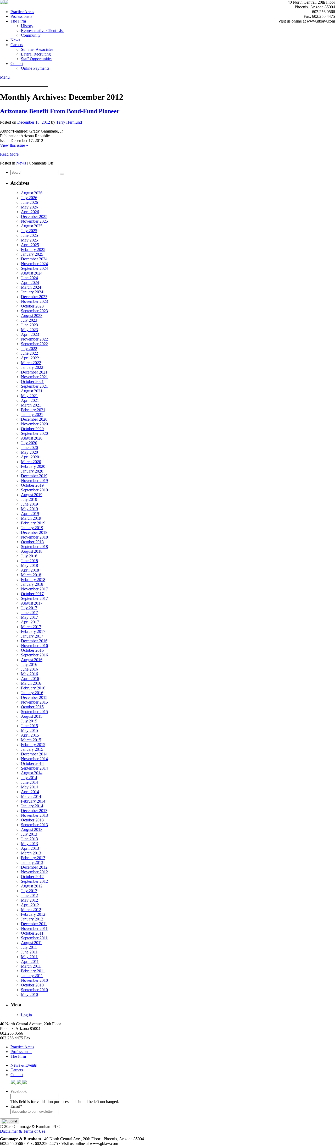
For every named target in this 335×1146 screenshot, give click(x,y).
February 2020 (33, 466)
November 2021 (34, 377)
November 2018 (34, 537)
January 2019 (32, 527)
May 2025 (29, 240)
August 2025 (31, 226)
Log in (26, 1015)
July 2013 (29, 834)
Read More (9, 154)
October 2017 (32, 593)
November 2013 (34, 815)
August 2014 (31, 773)
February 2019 (33, 523)
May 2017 (29, 617)
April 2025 (30, 245)
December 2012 (34, 867)
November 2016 (34, 645)
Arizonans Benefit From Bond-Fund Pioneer (60, 111)
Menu (5, 77)
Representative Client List (42, 30)
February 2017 (33, 631)
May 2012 (29, 900)
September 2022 (34, 344)
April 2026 (30, 212)
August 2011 (31, 942)
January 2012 (32, 919)
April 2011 (30, 961)
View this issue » (14, 145)
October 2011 (32, 933)
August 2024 (31, 273)
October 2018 (32, 542)
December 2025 (34, 216)
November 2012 (34, 872)
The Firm (18, 21)
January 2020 (32, 471)
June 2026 (29, 202)
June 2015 (29, 725)
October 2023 (32, 306)
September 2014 (34, 768)
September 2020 (34, 433)
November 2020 (34, 424)
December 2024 (34, 259)
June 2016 (29, 669)
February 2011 (33, 971)
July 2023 (29, 320)
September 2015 (34, 711)
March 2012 (31, 909)
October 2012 (32, 876)
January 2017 (32, 636)
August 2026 (31, 193)
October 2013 (32, 820)
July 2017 (29, 608)
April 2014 (30, 791)
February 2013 (33, 858)
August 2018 (31, 551)
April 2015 (30, 735)
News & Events (23, 1065)
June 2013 (29, 839)
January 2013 (32, 862)
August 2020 (31, 438)
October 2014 (32, 763)
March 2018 (31, 575)
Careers (16, 44)
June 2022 (29, 353)
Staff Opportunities (36, 59)
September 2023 (34, 311)
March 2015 (31, 740)
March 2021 (31, 405)
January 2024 (32, 292)
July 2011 (29, 947)
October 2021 (32, 381)
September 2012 (34, 881)
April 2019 (30, 513)
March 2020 (31, 461)
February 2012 (33, 914)
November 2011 (34, 928)
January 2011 (32, 975)
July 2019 (29, 499)
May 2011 (29, 957)
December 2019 (34, 476)
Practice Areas (22, 11)
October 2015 (32, 707)
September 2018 (34, 546)
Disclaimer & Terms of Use (22, 1131)
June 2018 (29, 560)
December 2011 (34, 924)
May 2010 (29, 994)
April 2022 (30, 358)
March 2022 (31, 362)
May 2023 (29, 329)
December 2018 (34, 532)
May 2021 (29, 395)
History (27, 26)
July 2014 (29, 777)
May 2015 (29, 730)
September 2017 (34, 598)
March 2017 (31, 626)
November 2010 (34, 980)
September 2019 (34, 490)
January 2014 (32, 806)
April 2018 (30, 570)
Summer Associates (37, 49)
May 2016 (29, 674)
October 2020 (32, 428)
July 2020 (29, 443)
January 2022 (32, 367)
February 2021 (33, 410)
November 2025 (34, 221)
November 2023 (34, 301)
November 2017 (34, 589)
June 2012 (29, 895)
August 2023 (31, 315)
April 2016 (30, 678)
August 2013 (31, 829)
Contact (16, 63)
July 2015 (29, 721)
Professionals (21, 16)
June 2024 (29, 278)
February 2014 (33, 801)
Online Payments (35, 68)
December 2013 (34, 810)
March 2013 (31, 853)
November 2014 (34, 758)
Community (31, 35)
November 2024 (34, 263)
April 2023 (30, 334)
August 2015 (31, 716)
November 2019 (34, 480)
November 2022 (34, 339)
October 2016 (32, 650)
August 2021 (31, 391)
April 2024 (30, 282)
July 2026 (29, 197)
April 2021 (30, 400)
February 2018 (33, 579)
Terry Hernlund (69, 122)
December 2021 (34, 372)
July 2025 (29, 230)
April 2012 (30, 905)
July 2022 (29, 348)
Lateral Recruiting (36, 54)
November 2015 (34, 702)
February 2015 (33, 744)
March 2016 (31, 683)
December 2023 (34, 296)
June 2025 (29, 235)
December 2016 (34, 641)
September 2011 (34, 938)
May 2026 (29, 207)
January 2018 (32, 584)
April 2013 (30, 848)
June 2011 (29, 952)
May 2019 (29, 509)
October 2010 (32, 985)
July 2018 (29, 556)
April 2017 (30, 622)
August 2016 (31, 659)
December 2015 (34, 697)
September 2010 (34, 990)
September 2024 (34, 268)
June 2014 (29, 782)
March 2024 (31, 287)
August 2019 (31, 494)
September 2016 (34, 655)
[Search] (62, 173)
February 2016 (33, 688)
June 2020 (29, 447)
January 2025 (32, 254)
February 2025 (33, 249)
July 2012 (29, 891)
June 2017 (29, 612)
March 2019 (31, 518)
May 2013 (29, 843)
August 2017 (31, 603)
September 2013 (34, 825)
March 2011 (31, 966)
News (15, 40)
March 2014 (31, 796)
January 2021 (32, 414)
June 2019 (29, 504)
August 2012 (31, 886)
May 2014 (29, 787)
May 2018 (29, 565)
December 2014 (34, 754)
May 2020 (29, 452)
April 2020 (30, 457)
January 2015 (32, 749)
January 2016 (32, 692)
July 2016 (29, 664)
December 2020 (34, 419)
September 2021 (34, 386)
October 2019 (32, 485)
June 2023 (29, 325)
